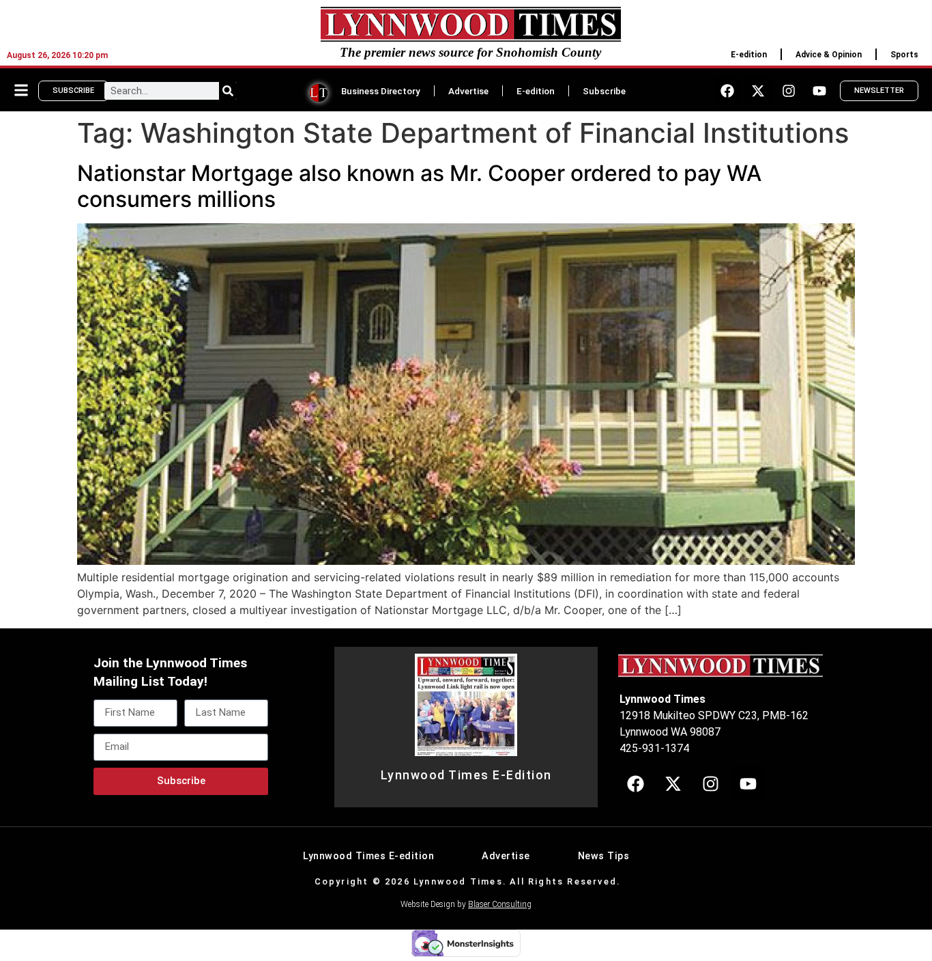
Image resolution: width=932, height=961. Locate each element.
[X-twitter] (758, 91)
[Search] (228, 91)
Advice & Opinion (829, 54)
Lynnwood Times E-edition (368, 856)
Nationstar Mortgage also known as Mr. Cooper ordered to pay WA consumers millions (419, 186)
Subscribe (604, 90)
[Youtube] (819, 91)
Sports (904, 54)
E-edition (749, 54)
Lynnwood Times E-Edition (466, 775)
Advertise (468, 90)
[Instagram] (788, 91)
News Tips (604, 856)
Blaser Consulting (499, 904)
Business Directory (380, 90)
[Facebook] (727, 91)
